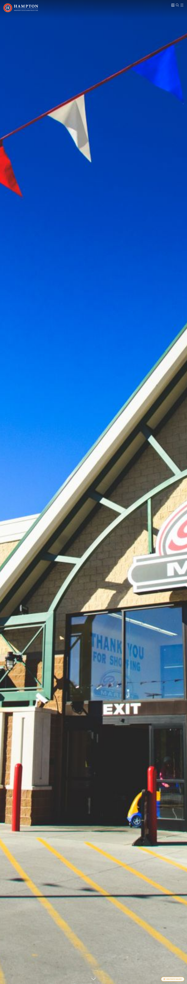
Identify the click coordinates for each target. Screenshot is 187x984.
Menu (182, 5)
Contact (172, 5)
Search (177, 5)
